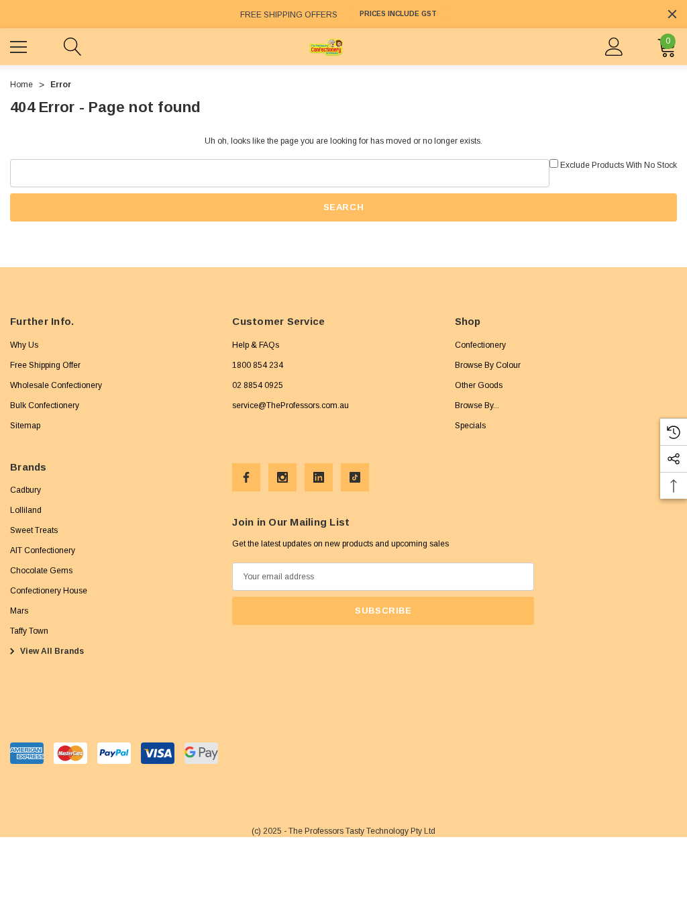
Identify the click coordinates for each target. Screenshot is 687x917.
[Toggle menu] (20, 45)
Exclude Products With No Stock (618, 165)
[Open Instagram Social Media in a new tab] (282, 477)
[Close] (672, 14)
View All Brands (51, 651)
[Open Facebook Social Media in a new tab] (246, 477)
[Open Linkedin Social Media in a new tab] (319, 477)
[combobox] (279, 173)
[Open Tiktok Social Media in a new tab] (355, 477)
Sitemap (25, 425)
